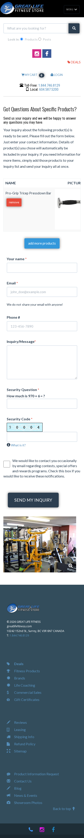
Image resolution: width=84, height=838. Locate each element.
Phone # (13, 317)
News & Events (25, 795)
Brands (19, 678)
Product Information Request (36, 774)
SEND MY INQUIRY (33, 500)
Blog (17, 788)
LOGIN (58, 75)
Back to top (62, 808)
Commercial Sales (27, 692)
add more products (42, 243)
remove (14, 202)
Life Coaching (24, 685)
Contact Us (22, 781)
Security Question (23, 389)
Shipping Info (23, 737)
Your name (17, 259)
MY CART (33, 75)
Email (12, 283)
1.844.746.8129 (49, 85)
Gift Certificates (26, 699)
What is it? (18, 445)
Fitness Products (26, 671)
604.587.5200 (48, 89)
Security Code (19, 419)
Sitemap (20, 751)
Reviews (20, 722)
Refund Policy (24, 744)
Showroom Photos (27, 802)
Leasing (19, 729)
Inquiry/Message (21, 341)
